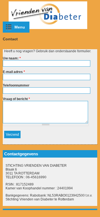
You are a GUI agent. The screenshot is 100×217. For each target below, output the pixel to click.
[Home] (50, 29)
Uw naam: (12, 58)
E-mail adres (14, 72)
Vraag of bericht (16, 99)
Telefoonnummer (16, 85)
